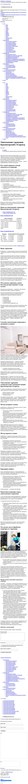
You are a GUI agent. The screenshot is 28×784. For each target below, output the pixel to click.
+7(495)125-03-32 (6, 7)
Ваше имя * (3, 642)
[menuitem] (4, 23)
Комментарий (4, 631)
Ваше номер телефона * (6, 648)
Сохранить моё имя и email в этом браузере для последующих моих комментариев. (12, 646)
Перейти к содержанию (6, 1)
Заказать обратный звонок (8, 18)
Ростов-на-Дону (7, 4)
